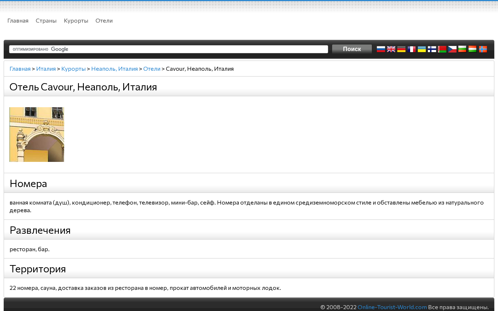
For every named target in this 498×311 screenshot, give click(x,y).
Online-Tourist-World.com (392, 306)
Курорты (76, 20)
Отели (104, 20)
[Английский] (391, 49)
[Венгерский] (472, 49)
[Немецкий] (401, 49)
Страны (46, 20)
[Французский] (411, 49)
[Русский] (381, 49)
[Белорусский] (442, 49)
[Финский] (432, 49)
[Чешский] (452, 49)
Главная (17, 20)
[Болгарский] (462, 49)
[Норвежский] (483, 49)
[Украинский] (421, 49)
